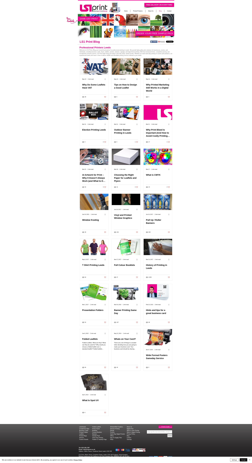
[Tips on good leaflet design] (126, 66)
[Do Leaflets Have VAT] (94, 66)
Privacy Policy (78, 460)
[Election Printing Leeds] (94, 112)
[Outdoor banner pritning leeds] (126, 112)
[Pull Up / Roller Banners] (158, 202)
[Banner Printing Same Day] (126, 292)
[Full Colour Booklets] (126, 247)
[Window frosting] (94, 202)
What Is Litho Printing (133, 430)
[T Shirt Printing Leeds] (94, 247)
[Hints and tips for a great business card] (158, 292)
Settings (234, 460)
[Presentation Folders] (94, 292)
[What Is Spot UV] (94, 382)
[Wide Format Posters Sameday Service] (158, 337)
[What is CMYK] (158, 157)
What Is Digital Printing (133, 432)
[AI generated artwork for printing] (94, 157)
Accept (243, 460)
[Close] (249, 459)
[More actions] (106, 79)
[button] (159, 5)
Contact (129, 437)
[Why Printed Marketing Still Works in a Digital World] (158, 66)
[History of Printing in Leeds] (158, 247)
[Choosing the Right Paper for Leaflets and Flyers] (126, 157)
